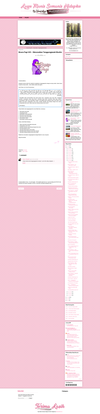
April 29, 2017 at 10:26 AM (34, 159)
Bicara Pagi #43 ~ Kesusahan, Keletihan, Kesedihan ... (72, 227)
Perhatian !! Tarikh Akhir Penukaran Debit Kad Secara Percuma (76, 134)
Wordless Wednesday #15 (73, 259)
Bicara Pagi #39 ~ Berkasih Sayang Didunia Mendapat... (73, 274)
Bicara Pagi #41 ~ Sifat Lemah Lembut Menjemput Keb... (73, 250)
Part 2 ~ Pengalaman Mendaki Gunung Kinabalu (73, 281)
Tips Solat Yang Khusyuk (72, 222)
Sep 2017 (70, 152)
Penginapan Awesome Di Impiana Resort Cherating (73, 188)
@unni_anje (68, 56)
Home (19, 47)
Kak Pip (68, 361)
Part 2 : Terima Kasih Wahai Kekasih (72, 308)
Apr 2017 (70, 160)
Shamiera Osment (70, 339)
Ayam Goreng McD (71, 244)
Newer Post (21, 188)
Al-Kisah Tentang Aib (72, 218)
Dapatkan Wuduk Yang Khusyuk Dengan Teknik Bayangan (73, 231)
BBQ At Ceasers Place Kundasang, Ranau (72, 257)
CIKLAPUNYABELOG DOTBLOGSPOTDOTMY (72, 329)
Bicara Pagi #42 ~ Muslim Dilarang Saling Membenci (73, 242)
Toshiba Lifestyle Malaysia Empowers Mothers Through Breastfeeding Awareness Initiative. (73, 341)
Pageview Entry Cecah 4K (72, 261)
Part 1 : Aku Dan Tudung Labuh (71, 306)
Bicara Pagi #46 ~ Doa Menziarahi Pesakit (72, 165)
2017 (68, 147)
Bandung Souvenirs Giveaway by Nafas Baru (73, 205)
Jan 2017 (70, 295)
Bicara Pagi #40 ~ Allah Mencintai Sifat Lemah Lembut (72, 263)
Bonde (68, 333)
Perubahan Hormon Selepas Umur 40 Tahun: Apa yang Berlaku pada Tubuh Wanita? (73, 363)
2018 (68, 145)
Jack (68, 354)
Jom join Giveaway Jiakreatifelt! (71, 207)
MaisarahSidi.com (59, 411)
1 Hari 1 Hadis (23, 47)
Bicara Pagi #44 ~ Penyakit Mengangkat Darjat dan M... (73, 191)
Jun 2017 (70, 157)
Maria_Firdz (69, 345)
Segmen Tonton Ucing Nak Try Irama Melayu (73, 212)
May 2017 (70, 158)
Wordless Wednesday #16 (73, 181)
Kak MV (68, 369)
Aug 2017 (70, 153)
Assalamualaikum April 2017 (73, 289)
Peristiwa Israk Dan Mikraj (72, 186)
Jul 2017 (69, 155)
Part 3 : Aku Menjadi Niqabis (71, 310)
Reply (24, 163)
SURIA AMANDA (70, 324)
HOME (20, 17)
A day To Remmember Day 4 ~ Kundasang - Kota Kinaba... (73, 247)
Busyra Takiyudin (26, 159)
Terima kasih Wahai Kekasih (76, 126)
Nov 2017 (70, 148)
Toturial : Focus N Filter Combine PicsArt (72, 271)
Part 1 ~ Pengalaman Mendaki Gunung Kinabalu (73, 285)
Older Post (59, 188)
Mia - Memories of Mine (71, 373)
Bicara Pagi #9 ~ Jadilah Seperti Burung (75, 119)
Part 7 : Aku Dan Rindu (70, 318)
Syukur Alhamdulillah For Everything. (73, 367)
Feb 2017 (70, 293)
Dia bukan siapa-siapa (71, 370)
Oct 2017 (70, 150)
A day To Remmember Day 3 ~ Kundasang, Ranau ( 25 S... (73, 254)
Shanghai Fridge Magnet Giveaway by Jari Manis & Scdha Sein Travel (75, 110)
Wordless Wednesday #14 (73, 277)
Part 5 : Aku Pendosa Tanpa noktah (72, 314)
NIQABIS (27, 17)
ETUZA (68, 366)
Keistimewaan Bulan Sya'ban (73, 177)
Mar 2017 (70, 291)
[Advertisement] (40, 29)
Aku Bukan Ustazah (71, 266)
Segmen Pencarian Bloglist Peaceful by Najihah (73, 215)
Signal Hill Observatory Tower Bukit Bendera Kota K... (73, 237)
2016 (68, 297)
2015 (68, 298)
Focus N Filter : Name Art (72, 278)
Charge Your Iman (71, 217)
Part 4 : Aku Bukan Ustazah (71, 312)
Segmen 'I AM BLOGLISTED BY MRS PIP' (73, 210)
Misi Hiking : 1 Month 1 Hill (72, 169)
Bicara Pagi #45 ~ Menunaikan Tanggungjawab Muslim (72, 172)
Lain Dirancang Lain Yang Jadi (72, 325)
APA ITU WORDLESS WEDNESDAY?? (72, 184)
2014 (68, 300)
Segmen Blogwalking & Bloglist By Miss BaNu (72, 195)
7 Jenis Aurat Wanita (71, 220)
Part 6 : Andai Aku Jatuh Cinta (71, 316)
